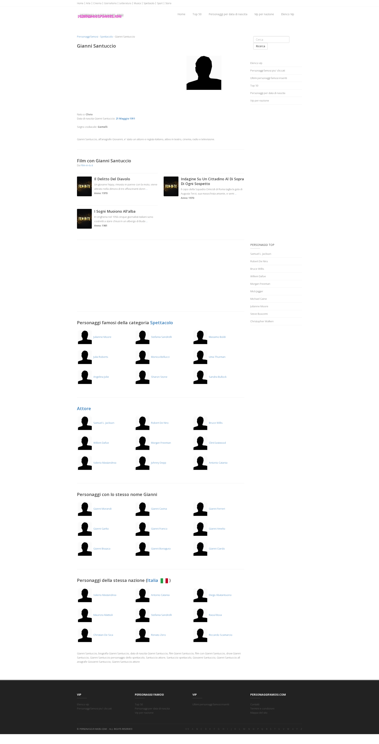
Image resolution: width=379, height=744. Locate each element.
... (147, 189)
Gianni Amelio (216, 528)
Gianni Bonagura (160, 548)
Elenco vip (256, 63)
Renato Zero (158, 635)
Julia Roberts (100, 357)
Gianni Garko (101, 528)
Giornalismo (110, 3)
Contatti (254, 704)
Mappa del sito (258, 712)
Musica (137, 3)
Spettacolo (149, 3)
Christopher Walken (262, 321)
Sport (160, 3)
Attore (84, 408)
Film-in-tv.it (87, 165)
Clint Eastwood (217, 442)
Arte (88, 3)
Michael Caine (258, 299)
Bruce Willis (215, 423)
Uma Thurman (216, 357)
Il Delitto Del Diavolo (112, 179)
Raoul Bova (215, 615)
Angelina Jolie (101, 377)
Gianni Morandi (102, 508)
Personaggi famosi (87, 36)
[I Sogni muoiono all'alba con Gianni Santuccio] (84, 218)
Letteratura (125, 3)
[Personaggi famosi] (100, 12)
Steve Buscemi (259, 314)
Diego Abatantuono (220, 595)
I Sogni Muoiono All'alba (115, 211)
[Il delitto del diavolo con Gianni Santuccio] (84, 186)
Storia (168, 3)
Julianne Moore (102, 337)
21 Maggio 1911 (125, 118)
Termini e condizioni (262, 708)
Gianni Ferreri (216, 508)
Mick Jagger (256, 291)
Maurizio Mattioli (103, 615)
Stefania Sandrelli (161, 337)
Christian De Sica (103, 635)
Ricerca (260, 46)
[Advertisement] (117, 80)
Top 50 (197, 14)
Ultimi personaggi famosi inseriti (268, 78)
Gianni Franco (158, 528)
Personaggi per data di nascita (228, 14)
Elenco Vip (287, 14)
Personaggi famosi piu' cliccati (267, 70)
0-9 (187, 728)
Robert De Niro (159, 423)
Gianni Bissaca (101, 548)
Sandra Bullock (217, 377)
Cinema (97, 3)
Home (80, 3)
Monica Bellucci (160, 357)
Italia (153, 580)
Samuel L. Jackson (103, 423)
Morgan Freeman (160, 442)
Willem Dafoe (101, 442)
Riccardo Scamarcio (220, 635)
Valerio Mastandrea (104, 462)
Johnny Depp (158, 462)
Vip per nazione (264, 14)
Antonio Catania (217, 462)
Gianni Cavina (158, 508)
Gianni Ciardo (216, 548)
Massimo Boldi (217, 337)
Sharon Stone (158, 377)
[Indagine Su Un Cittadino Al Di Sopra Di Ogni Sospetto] (171, 186)
